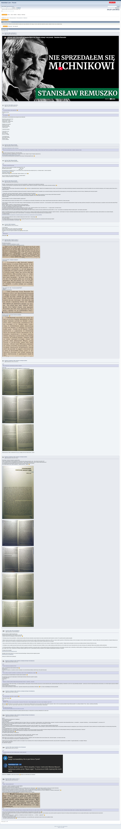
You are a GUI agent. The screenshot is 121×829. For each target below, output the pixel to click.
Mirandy (18, 452)
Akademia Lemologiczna (8, 360)
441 (7, 30)
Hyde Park (6, 33)
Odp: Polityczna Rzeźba (13, 144)
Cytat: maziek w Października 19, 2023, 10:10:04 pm (10, 148)
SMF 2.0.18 (56, 826)
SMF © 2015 (60, 826)
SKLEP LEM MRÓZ (113, 9)
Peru (6, 668)
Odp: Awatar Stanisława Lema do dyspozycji (18, 747)
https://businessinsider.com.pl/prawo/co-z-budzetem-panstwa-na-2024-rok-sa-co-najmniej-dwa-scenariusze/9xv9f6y (22, 214)
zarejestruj (12, 6)
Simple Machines (65, 826)
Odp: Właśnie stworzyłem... (13, 105)
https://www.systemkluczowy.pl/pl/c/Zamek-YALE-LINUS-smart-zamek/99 (13, 708)
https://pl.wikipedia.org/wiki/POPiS (8, 171)
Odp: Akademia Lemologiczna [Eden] (20, 360)
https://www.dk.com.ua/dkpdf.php (7, 654)
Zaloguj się (8, 6)
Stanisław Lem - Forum (8, 2)
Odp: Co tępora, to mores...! (14, 239)
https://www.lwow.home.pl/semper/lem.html (9, 651)
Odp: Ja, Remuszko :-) (13, 33)
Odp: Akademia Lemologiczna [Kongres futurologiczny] (24, 660)
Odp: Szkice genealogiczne (14, 630)
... (6, 30)
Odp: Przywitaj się (12, 224)
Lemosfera (6, 224)
